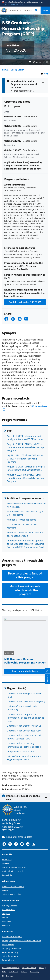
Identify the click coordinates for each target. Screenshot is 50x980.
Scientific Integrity (10, 956)
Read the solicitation (25, 302)
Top (45, 775)
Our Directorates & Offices (14, 867)
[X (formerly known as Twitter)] (10, 844)
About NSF (6, 859)
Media (5, 917)
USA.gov (24, 972)
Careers (5, 863)
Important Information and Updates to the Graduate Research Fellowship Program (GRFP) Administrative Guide (26, 544)
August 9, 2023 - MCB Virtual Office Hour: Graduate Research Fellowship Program (25, 478)
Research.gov (8, 960)
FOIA (4, 972)
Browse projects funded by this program (25, 575)
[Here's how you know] (25, 3)
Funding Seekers (9, 905)
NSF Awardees (8, 909)
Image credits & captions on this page (23, 797)
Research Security (10, 952)
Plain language (7, 976)
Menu (45, 10)
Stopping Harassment (11, 948)
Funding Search (17, 69)
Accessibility (34, 972)
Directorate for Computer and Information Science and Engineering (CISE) (25, 717)
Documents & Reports (12, 936)
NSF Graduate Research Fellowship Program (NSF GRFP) (25, 660)
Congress (6, 913)
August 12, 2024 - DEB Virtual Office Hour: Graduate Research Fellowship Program (25, 447)
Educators (6, 921)
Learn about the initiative (25, 671)
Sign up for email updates (19, 836)
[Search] (36, 10)
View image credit (40, 62)
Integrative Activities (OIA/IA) (21, 751)
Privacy (41, 968)
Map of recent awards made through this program (25, 590)
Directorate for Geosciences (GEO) (24, 730)
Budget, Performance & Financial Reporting (21, 940)
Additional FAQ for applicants (21, 519)
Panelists (6, 925)
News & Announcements (13, 886)
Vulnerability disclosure (10, 968)
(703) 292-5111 (9, 830)
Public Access (8, 944)
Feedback (47, 679)
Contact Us (7, 875)
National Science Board (12, 871)
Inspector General (29, 968)
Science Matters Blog (11, 894)
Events (5, 890)
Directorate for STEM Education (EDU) (26, 701)
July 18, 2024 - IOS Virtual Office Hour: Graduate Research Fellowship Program (25, 458)
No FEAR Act (13, 972)
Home (5, 69)
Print (46, 73)
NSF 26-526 (15, 50)
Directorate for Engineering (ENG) (24, 725)
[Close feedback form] (47, 671)
